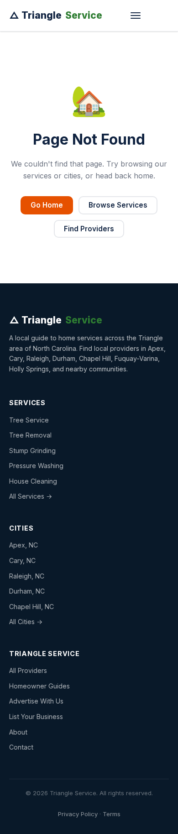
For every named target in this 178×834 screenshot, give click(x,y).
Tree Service (29, 420)
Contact (21, 747)
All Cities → (25, 622)
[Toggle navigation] (135, 15)
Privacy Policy (78, 814)
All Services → (30, 496)
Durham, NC (27, 591)
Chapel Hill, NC (31, 606)
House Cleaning (33, 481)
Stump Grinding (32, 450)
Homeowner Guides (39, 686)
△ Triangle (55, 15)
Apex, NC (23, 545)
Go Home (47, 205)
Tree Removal (30, 435)
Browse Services (118, 205)
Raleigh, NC (26, 576)
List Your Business (36, 716)
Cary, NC (22, 560)
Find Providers (89, 228)
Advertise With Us (36, 701)
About (18, 732)
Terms (111, 814)
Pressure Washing (36, 465)
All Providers (28, 670)
